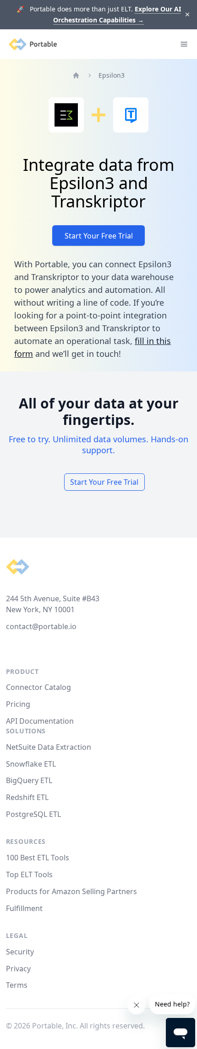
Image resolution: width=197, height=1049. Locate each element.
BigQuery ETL (29, 780)
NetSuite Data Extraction (48, 747)
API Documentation (40, 721)
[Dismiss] (187, 14)
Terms (16, 985)
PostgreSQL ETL (33, 814)
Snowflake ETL (31, 764)
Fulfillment (24, 908)
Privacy (18, 969)
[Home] (76, 75)
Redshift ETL (27, 797)
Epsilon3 (111, 75)
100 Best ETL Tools (37, 858)
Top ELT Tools (29, 874)
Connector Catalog (38, 687)
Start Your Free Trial (99, 236)
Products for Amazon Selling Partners (71, 891)
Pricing (18, 704)
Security (20, 952)
